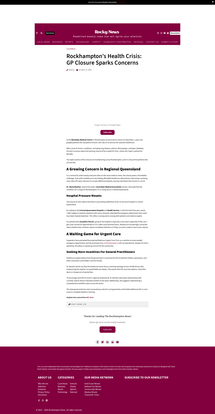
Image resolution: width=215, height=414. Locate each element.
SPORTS (69, 42)
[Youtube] (165, 33)
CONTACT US (152, 42)
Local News (70, 49)
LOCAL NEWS (43, 42)
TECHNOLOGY (83, 42)
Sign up (121, 2)
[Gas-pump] (168, 33)
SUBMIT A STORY (169, 42)
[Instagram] (161, 33)
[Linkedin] (47, 400)
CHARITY (96, 42)
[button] (41, 33)
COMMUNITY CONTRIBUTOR (117, 42)
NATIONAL (139, 42)
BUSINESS (57, 42)
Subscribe (107, 329)
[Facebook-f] (158, 33)
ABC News (90, 297)
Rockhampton (111, 243)
